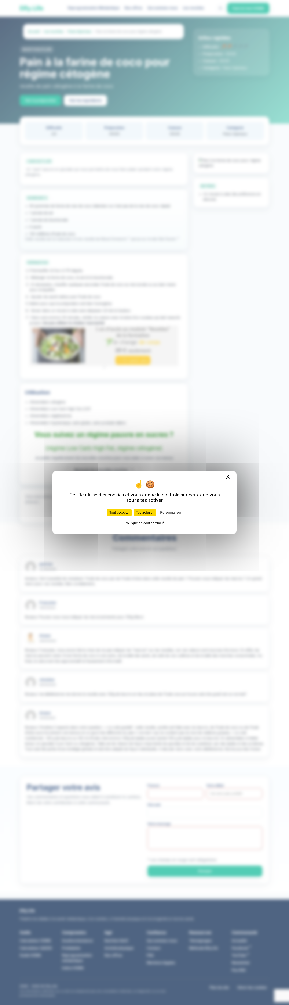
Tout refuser (145, 512)
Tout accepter (119, 512)
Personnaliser (170, 512)
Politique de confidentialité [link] (144, 523)
